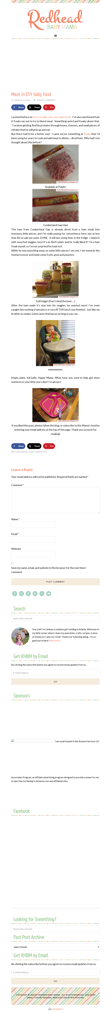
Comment (17, 485)
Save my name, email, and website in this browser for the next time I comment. (48, 570)
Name (15, 519)
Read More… (55, 640)
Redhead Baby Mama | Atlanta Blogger (55, 20)
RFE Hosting (77, 998)
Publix (87, 133)
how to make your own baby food (51, 117)
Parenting (41, 452)
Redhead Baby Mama (49, 995)
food (31, 452)
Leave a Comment (46, 100)
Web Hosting (60, 998)
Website (16, 548)
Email (15, 534)
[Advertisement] (55, 65)
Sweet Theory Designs (39, 998)
